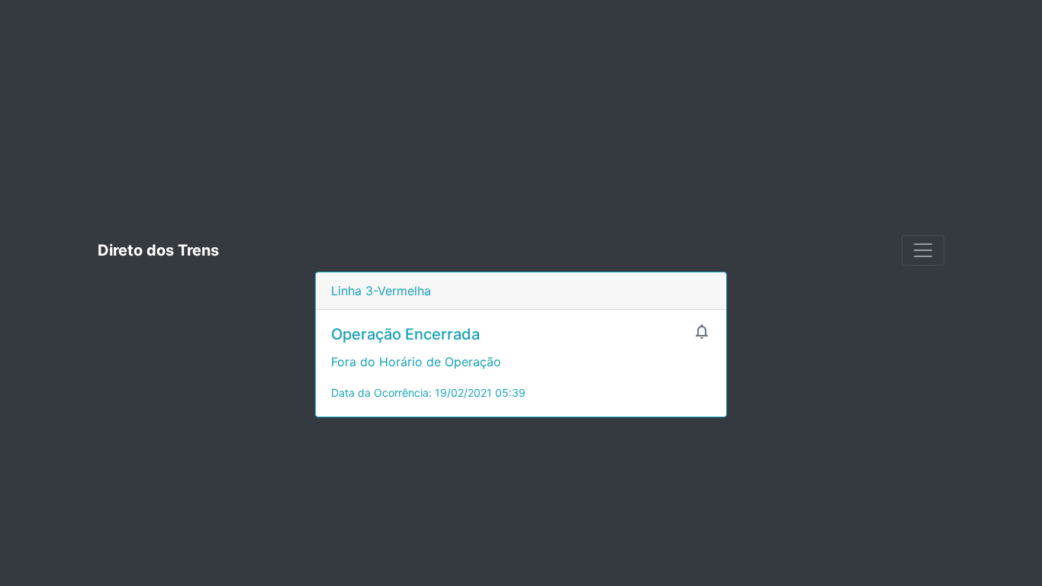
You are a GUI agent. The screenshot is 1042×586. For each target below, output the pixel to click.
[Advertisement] (521, 114)
